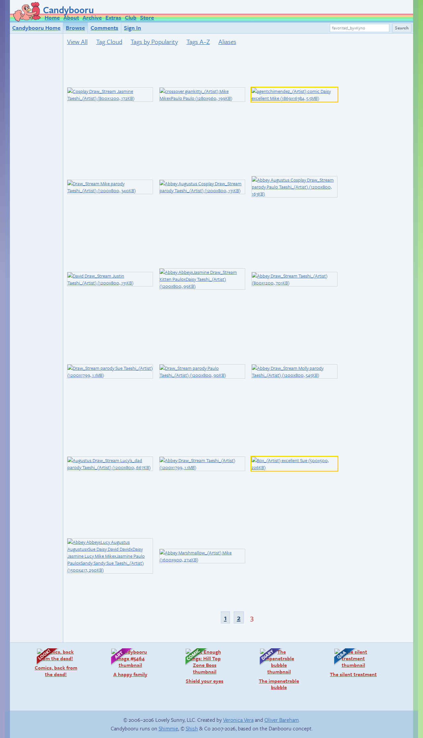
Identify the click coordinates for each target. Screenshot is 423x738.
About (71, 17)
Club (130, 17)
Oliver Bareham (281, 720)
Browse (75, 27)
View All (77, 41)
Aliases (227, 41)
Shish (192, 728)
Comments (104, 27)
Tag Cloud (109, 41)
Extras (113, 17)
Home (52, 17)
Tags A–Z (198, 41)
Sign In (132, 27)
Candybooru (68, 9)
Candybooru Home (36, 27)
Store (147, 17)
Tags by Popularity (154, 41)
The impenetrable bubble (276, 669)
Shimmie (168, 728)
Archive (92, 17)
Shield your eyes (201, 666)
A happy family (125, 663)
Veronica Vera (238, 720)
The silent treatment (352, 663)
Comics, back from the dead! (53, 663)
